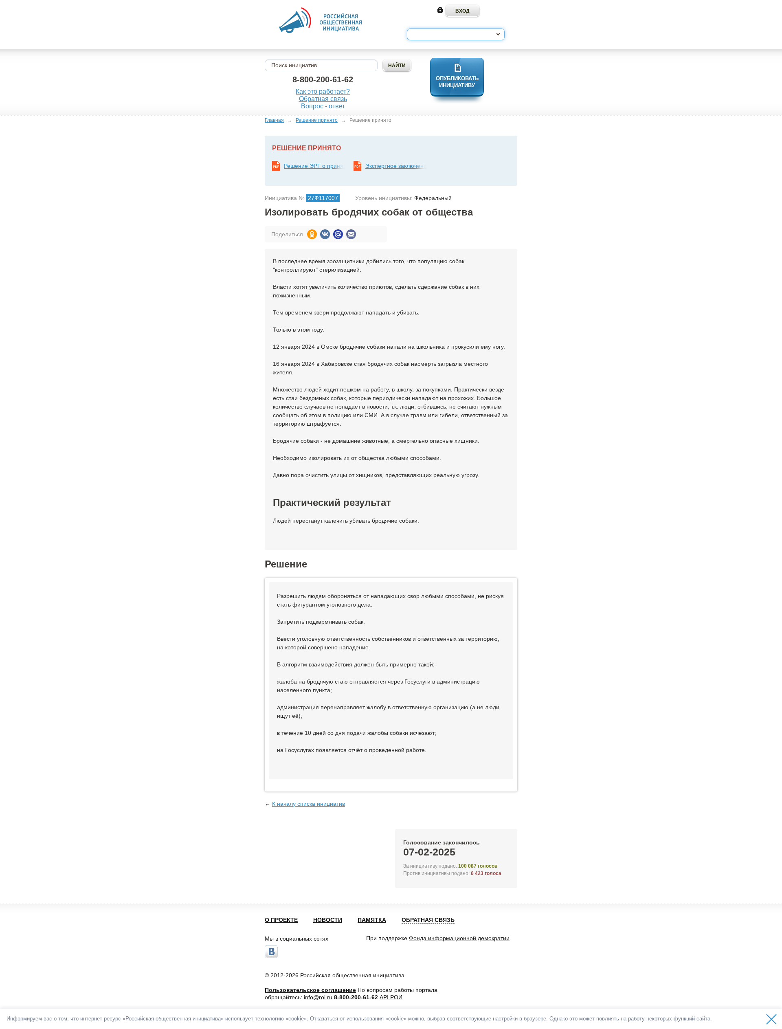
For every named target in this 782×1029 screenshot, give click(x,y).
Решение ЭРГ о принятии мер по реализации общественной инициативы (314, 166)
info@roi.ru (318, 997)
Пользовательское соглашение (310, 990)
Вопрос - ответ (323, 106)
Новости (327, 920)
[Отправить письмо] (351, 234)
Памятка (372, 920)
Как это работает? (323, 91)
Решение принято (317, 120)
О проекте (281, 920)
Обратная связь (323, 98)
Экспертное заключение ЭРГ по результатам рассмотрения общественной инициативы (395, 166)
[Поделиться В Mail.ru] (338, 234)
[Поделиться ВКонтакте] (325, 234)
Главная (274, 120)
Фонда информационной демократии (459, 938)
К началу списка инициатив (308, 803)
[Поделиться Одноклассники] (312, 234)
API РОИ (391, 997)
